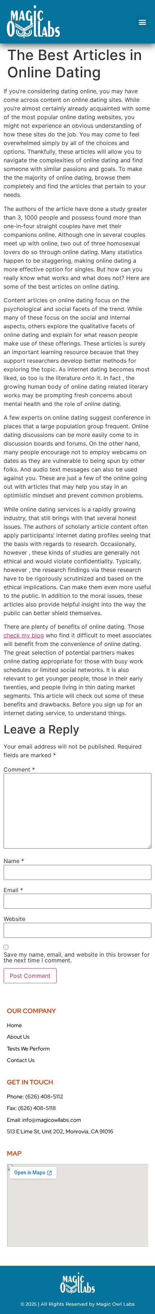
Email (13, 890)
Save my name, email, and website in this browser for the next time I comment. (77, 957)
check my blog (24, 635)
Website (14, 919)
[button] (142, 22)
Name (14, 861)
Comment (19, 769)
